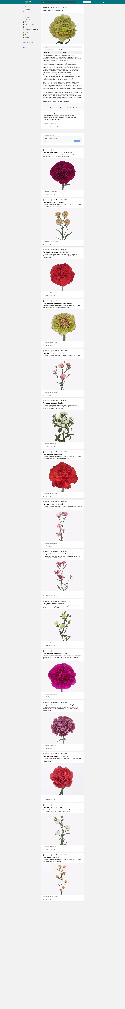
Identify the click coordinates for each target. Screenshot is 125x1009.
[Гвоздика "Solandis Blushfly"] (62, 522)
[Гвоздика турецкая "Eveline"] (62, 422)
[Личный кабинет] (103, 2)
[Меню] (21, 2)
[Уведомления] (99, 2)
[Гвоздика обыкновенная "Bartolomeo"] (62, 321)
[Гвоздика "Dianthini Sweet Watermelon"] (62, 572)
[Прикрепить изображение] (45, 141)
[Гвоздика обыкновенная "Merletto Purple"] (62, 724)
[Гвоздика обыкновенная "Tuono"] (62, 472)
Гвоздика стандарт (48, 117)
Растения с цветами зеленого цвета (52, 119)
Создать (87, 2)
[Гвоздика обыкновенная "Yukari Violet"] (62, 171)
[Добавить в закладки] (58, 126)
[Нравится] (44, 126)
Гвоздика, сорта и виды (71, 117)
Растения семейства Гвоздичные (51, 115)
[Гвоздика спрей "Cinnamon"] (62, 220)
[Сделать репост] (55, 126)
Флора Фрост (56, 7)
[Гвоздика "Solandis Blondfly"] (62, 622)
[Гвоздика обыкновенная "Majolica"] (62, 775)
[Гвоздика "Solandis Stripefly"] (62, 371)
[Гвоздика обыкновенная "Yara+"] (62, 672)
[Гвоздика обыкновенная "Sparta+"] (62, 271)
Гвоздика (47, 7)
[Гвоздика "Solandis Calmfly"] (62, 826)
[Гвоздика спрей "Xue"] (62, 875)
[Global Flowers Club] (28, 2)
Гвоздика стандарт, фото (58, 117)
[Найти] (43, 2)
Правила (31, 42)
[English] (26, 47)
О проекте (25, 42)
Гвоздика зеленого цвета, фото (67, 115)
